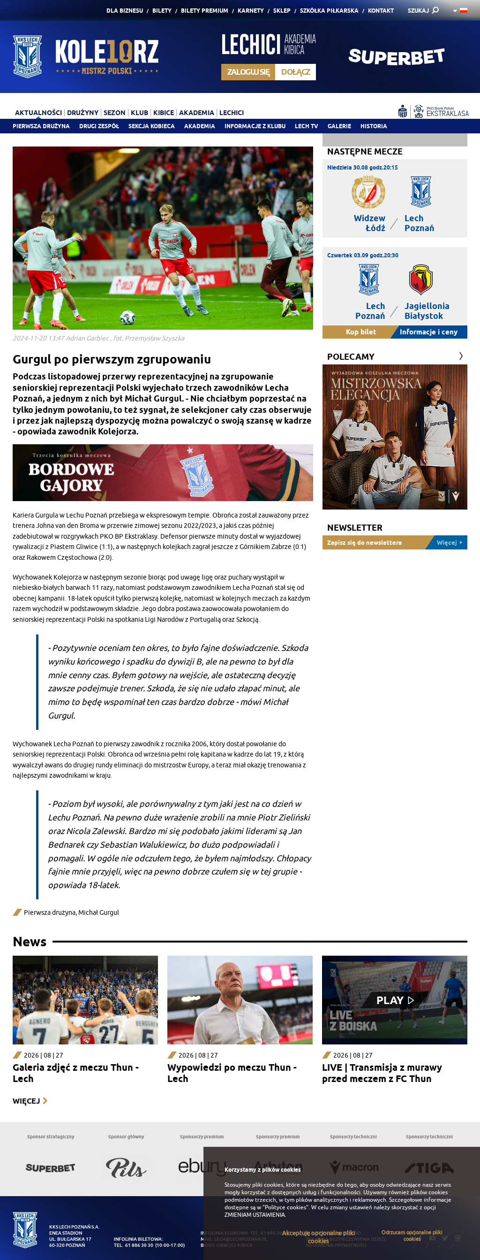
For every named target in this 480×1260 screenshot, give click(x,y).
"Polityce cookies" (285, 1207)
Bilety (162, 10)
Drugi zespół (99, 126)
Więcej (26, 1101)
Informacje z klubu (255, 126)
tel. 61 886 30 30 (133, 1245)
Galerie (339, 126)
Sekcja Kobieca (151, 126)
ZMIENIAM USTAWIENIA (255, 1215)
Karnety (251, 10)
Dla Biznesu (124, 10)
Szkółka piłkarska (329, 10)
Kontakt (381, 10)
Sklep (282, 10)
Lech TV (306, 126)
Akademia (199, 126)
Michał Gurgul (98, 913)
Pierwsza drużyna (41, 126)
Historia (373, 126)
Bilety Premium (204, 10)
